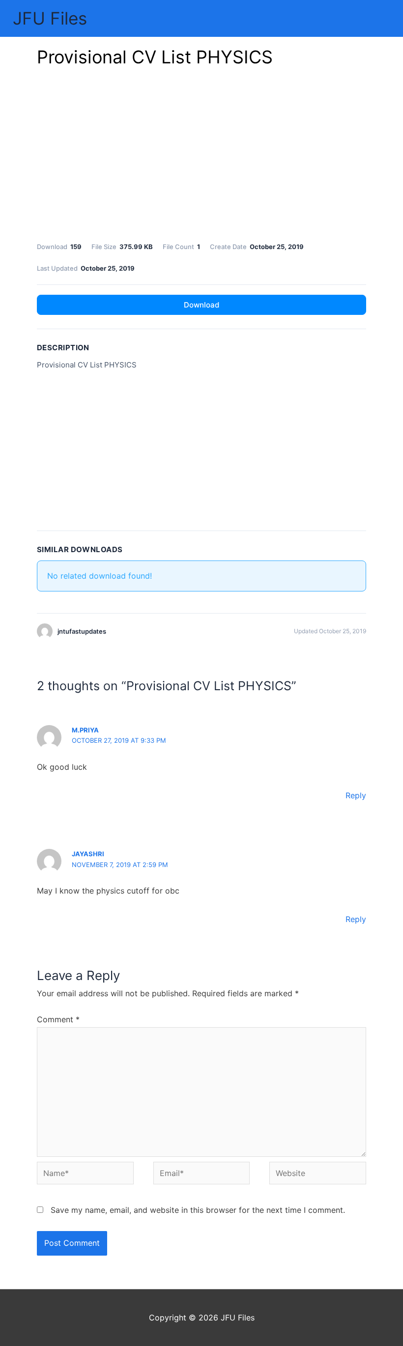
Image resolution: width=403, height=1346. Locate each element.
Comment (58, 1019)
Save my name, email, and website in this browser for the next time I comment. (198, 1210)
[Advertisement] (201, 157)
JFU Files (50, 18)
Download (201, 304)
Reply (355, 795)
